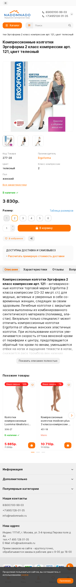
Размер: (8, 210)
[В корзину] (31, 445)
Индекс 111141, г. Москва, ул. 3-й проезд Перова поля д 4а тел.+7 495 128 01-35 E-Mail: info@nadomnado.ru (37, 537)
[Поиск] (69, 25)
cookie (24, 575)
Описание (11, 269)
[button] (4, 415)
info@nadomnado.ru (15, 515)
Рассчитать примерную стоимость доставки (36, 256)
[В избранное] (32, 385)
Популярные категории (21, 488)
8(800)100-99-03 (13, 505)
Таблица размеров (61, 210)
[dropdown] (5, 3)
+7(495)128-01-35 (14, 510)
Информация (13, 469)
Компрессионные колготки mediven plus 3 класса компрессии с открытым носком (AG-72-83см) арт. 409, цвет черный (56, 421)
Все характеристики (15, 184)
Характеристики (35, 269)
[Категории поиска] (29, 25)
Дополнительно (15, 479)
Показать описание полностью (38, 360)
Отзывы (58, 269)
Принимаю (65, 580)
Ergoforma (44, 157)
